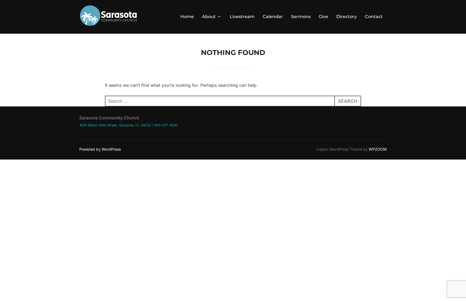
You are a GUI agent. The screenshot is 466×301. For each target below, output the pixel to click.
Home (187, 16)
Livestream (242, 16)
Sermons (301, 16)
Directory (346, 16)
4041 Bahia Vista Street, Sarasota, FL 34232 (115, 125)
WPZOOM (378, 149)
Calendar (273, 16)
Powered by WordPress (100, 149)
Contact (374, 16)
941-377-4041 (166, 125)
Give (323, 16)
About (209, 16)
